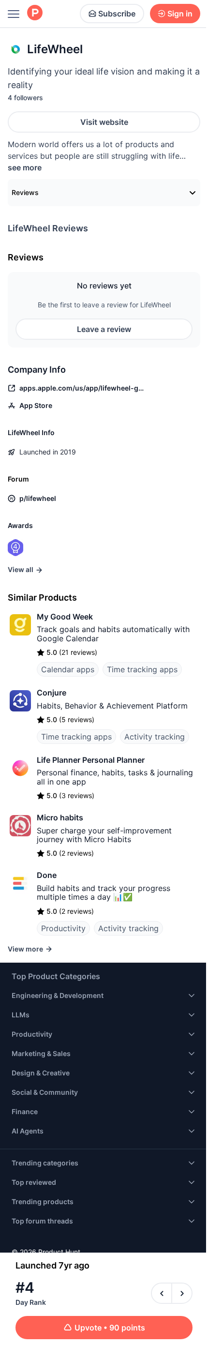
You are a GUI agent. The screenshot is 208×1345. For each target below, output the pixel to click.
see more (25, 167)
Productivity (63, 928)
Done (47, 875)
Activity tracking (154, 736)
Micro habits (60, 817)
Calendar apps (67, 669)
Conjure (51, 692)
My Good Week (65, 616)
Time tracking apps (142, 669)
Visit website (104, 122)
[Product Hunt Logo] (35, 13)
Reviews (25, 192)
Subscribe (116, 13)
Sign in (180, 13)
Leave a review (104, 329)
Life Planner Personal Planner (91, 760)
